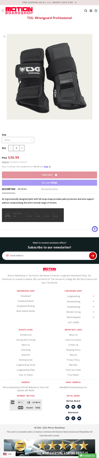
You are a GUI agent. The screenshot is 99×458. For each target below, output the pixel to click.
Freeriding (26, 350)
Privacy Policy (73, 360)
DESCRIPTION (8, 189)
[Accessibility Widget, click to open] (95, 229)
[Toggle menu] (93, 296)
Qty (4, 148)
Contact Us (73, 345)
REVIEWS (22, 189)
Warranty (73, 365)
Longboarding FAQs (26, 370)
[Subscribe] (92, 255)
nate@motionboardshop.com (73, 387)
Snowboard (26, 296)
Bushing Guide (25, 360)
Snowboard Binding (26, 306)
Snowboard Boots (26, 301)
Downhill (26, 355)
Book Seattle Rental (25, 311)
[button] (85, 10)
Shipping (5, 162)
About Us (26, 345)
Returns (73, 355)
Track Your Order (73, 370)
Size (4, 134)
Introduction (26, 335)
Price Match (73, 375)
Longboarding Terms (25, 365)
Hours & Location (73, 340)
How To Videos (26, 375)
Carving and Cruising (25, 340)
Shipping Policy (73, 350)
